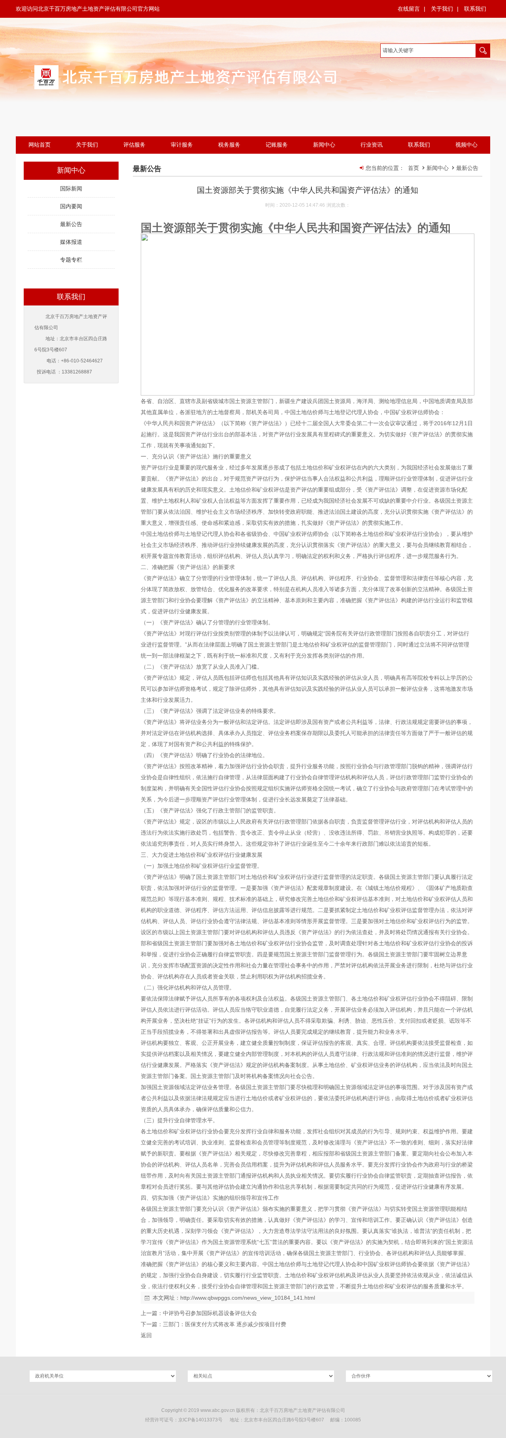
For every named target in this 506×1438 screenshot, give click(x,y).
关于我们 (442, 9)
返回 (146, 1335)
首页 (413, 168)
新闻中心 (438, 168)
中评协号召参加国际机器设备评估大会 (210, 1313)
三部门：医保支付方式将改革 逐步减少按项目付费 (224, 1324)
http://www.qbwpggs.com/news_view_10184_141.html (247, 1298)
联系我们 (475, 9)
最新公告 (467, 168)
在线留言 (409, 9)
